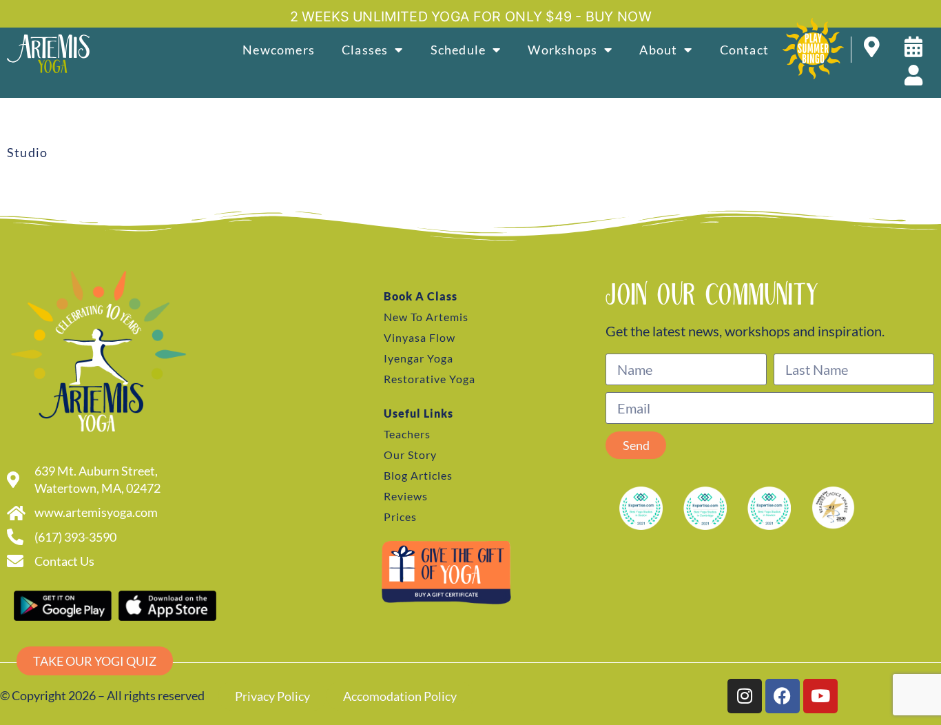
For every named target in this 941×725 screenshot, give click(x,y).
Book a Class (420, 296)
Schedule (458, 49)
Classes (365, 49)
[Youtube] (820, 696)
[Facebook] (782, 696)
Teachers (407, 433)
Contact (744, 49)
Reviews (406, 495)
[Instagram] (744, 696)
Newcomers (278, 49)
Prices (400, 516)
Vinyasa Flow (419, 337)
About (658, 49)
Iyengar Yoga (418, 358)
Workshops (562, 49)
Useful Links (418, 413)
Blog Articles (418, 475)
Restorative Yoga (429, 378)
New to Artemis (426, 316)
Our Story (410, 454)
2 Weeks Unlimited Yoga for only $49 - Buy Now (471, 16)
